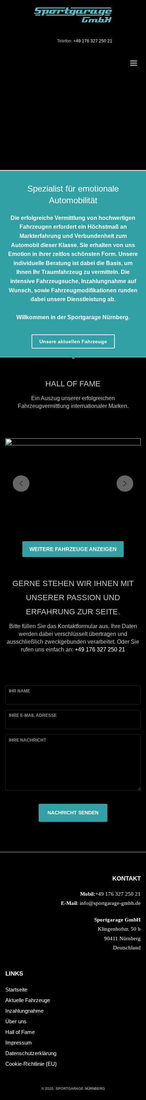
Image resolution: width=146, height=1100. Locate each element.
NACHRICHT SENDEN (73, 812)
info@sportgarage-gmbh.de (110, 903)
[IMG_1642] (73, 483)
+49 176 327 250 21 (92, 41)
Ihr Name (19, 691)
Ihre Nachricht (27, 740)
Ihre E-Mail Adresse (33, 715)
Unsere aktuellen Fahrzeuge (73, 341)
